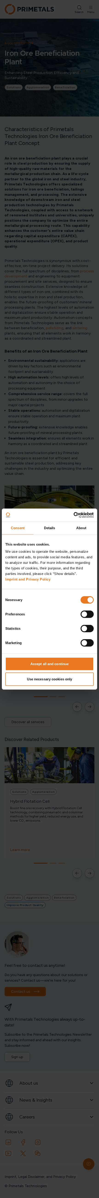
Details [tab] (49, 528)
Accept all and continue (49, 664)
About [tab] (81, 528)
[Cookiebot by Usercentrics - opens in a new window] (73, 515)
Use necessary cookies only (49, 679)
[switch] (87, 614)
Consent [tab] (18, 528)
